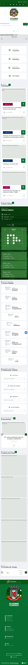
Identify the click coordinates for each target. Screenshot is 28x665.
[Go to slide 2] (14, 42)
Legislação (15, 396)
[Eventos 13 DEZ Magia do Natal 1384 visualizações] (14, 486)
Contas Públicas (15, 407)
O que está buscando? (5, 23)
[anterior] (5, 230)
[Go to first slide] (26, 39)
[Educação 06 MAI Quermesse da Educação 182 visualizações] (14, 465)
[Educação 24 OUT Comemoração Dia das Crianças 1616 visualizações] (14, 508)
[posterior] (22, 230)
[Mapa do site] (19, 4)
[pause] (15, 36)
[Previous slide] (2, 39)
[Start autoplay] (13, 36)
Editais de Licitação (15, 386)
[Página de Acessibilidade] (23, 4)
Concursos (15, 375)
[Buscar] (25, 24)
